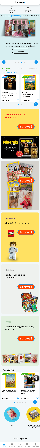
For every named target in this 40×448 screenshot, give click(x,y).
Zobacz (21, 51)
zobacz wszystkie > (9, 72)
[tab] (15, 62)
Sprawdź (26, 126)
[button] (35, 445)
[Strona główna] (20, 2)
